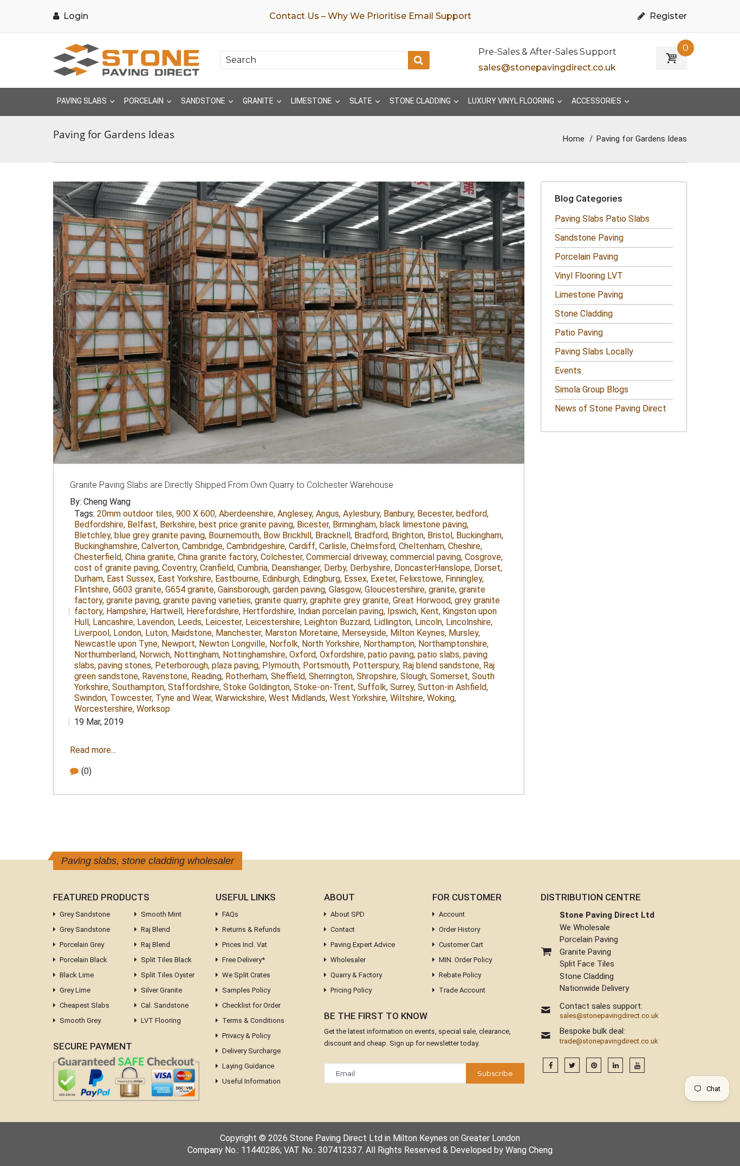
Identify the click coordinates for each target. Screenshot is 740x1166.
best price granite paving (247, 524)
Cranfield (217, 568)
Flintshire (92, 589)
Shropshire (377, 676)
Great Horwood (422, 600)
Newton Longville (233, 644)
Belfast (142, 524)
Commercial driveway (347, 557)
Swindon (91, 698)
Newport (179, 644)
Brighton (408, 535)
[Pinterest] (593, 1065)
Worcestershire (104, 709)
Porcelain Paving (586, 257)
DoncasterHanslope (433, 568)
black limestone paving (424, 524)
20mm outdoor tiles (135, 513)
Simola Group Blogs (591, 389)
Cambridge (203, 546)
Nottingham (197, 654)
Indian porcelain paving (341, 611)
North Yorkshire (331, 644)
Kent (430, 611)
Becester (435, 513)
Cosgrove (484, 557)
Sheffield (289, 676)
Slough (414, 676)
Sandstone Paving (589, 238)
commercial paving (426, 557)
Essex (356, 579)
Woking (441, 698)
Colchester (282, 557)
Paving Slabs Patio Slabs (602, 219)
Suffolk (373, 687)
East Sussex (131, 579)
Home (574, 139)
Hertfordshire (269, 611)
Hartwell (167, 611)
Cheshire (465, 546)
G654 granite (190, 589)
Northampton (389, 644)
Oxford (303, 654)
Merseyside (365, 633)
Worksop (153, 709)
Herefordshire (213, 611)
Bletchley (93, 535)
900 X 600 (196, 513)
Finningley (464, 579)
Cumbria (253, 568)
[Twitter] (572, 1065)
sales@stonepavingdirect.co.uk (547, 67)
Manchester (239, 633)
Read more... (93, 750)
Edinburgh (281, 579)
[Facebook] (550, 1065)
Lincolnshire (469, 622)
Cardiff (303, 546)
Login (74, 16)
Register (667, 16)
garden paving (299, 589)
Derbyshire (371, 568)
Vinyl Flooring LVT (589, 275)
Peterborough (182, 665)
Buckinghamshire (106, 546)
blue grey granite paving (160, 535)
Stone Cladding (584, 313)
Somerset (450, 676)
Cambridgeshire (256, 546)
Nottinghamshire (255, 654)
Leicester (224, 622)
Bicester (313, 524)
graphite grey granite (350, 600)
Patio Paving (579, 332)
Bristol (440, 535)
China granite (150, 557)
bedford (472, 513)
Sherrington (331, 676)
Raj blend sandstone (442, 665)
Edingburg (322, 579)
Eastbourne (237, 579)
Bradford (372, 535)
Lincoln (429, 622)
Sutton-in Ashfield (453, 687)
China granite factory (218, 557)
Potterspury (376, 665)
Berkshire (178, 524)
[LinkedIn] (615, 1065)
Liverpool (92, 633)
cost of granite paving (117, 568)
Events (568, 370)
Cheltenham (422, 546)
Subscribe (495, 1073)
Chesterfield (98, 557)
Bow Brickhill (288, 535)
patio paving (392, 654)
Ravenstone (165, 676)
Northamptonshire (453, 644)
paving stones (125, 665)
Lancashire (114, 622)
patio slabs (439, 654)
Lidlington (393, 622)
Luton (157, 633)
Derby (336, 568)
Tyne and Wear (184, 698)
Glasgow (345, 589)
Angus (328, 513)
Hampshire (127, 611)
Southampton (139, 687)
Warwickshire (241, 698)
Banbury (399, 513)
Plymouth (281, 665)
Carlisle (333, 546)
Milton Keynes (418, 633)
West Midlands (298, 698)
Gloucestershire (395, 589)
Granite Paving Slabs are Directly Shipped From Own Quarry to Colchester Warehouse (231, 485)
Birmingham (355, 524)
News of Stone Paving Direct (610, 408)
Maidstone (192, 633)
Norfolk (284, 644)
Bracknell (333, 535)
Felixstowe (421, 579)
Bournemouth (235, 535)
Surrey (403, 687)
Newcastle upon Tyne (116, 644)
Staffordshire (194, 687)
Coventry (180, 568)
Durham (89, 579)
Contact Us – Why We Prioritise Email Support (370, 16)
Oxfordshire (343, 654)
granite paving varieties (207, 600)
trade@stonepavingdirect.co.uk (609, 1041)
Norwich (155, 654)
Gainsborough (244, 589)
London (128, 633)
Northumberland (105, 654)
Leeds (190, 622)
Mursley (464, 633)
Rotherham (247, 676)
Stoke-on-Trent (324, 687)
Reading (207, 676)
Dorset (488, 568)
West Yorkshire (358, 698)
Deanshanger (296, 568)
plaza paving (236, 665)
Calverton (160, 546)
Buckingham (479, 535)
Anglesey (295, 513)
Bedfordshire (99, 524)
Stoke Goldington (257, 687)
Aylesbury (362, 513)
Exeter (384, 579)
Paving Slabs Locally (594, 351)
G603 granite (138, 589)
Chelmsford (373, 546)
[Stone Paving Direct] (126, 59)
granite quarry (281, 600)
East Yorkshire (185, 579)
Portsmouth (326, 665)
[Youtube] (637, 1065)
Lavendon (156, 622)
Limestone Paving (589, 294)
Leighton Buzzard (338, 622)
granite (443, 589)
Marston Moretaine (302, 633)
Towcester (131, 698)
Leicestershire (273, 622)
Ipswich (402, 611)
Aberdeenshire (247, 513)
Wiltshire (407, 698)
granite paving (133, 600)
